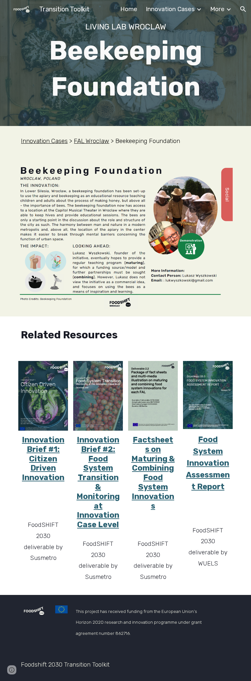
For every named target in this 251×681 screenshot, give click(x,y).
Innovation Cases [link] (170, 9)
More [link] (217, 9)
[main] (125, 63)
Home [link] (128, 9)
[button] (243, 9)
